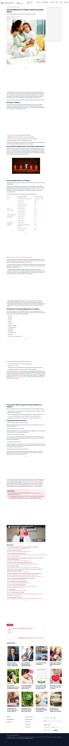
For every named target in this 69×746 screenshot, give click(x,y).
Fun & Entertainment (20, 3)
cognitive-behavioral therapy (30, 482)
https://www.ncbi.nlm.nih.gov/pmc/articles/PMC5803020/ (18, 571)
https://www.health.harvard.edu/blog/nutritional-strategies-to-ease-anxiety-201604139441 (24, 598)
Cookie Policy (27, 727)
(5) (42, 189)
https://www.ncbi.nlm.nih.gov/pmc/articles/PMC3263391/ (18, 548)
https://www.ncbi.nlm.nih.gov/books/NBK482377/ (17, 579)
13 (18, 439)
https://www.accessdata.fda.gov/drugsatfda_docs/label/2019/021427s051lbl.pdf (22, 564)
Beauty (61, 2)
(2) (26, 108)
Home (8, 7)
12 (28, 432)
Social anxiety (11, 138)
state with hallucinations (17, 376)
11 (16, 426)
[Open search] (14, 3)
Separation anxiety (12, 135)
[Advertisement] (26, 77)
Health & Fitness (16, 7)
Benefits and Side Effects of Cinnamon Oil (23, 628)
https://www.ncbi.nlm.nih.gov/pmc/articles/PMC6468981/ (18, 560)
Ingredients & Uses (30, 3)
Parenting (52, 2)
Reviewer (10, 624)
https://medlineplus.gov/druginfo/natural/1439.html (17, 590)
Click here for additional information (26, 738)
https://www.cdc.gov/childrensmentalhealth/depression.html (18, 551)
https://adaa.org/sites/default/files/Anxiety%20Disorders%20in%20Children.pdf (22, 567)
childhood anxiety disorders (36, 189)
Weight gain (10, 336)
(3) (19, 149)
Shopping (66, 2)
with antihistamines (15, 365)
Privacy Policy (28, 721)
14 (22, 446)
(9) (18, 378)
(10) (37, 480)
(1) (40, 97)
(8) (31, 373)
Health (56, 2)
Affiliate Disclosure (28, 719)
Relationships (45, 2)
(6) (15, 191)
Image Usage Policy (29, 716)
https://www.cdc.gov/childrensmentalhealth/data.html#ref (18, 582)
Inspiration (38, 2)
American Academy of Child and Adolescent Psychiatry (21, 257)
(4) (29, 154)
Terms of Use (27, 724)
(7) (28, 313)
